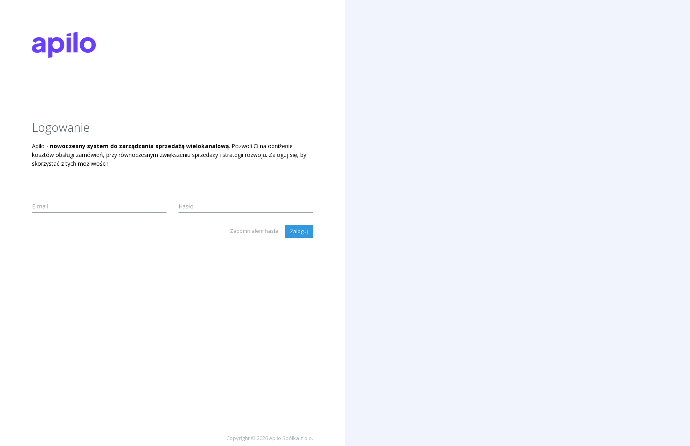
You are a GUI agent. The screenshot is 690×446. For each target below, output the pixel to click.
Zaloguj (299, 231)
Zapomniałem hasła (254, 230)
